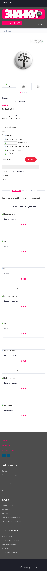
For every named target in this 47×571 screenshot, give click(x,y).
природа (20, 171)
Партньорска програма (11, 518)
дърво (12, 171)
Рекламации (6, 510)
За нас (4, 471)
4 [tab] (26, 92)
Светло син (20, 139)
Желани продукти (9, 544)
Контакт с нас (7, 491)
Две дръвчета (9, 219)
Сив (11, 154)
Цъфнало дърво (10, 383)
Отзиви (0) (30, 190)
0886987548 (8, 2)
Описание (16, 190)
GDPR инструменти (9, 552)
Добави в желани (10, 167)
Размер (4, 124)
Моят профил (7, 536)
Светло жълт (22, 150)
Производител (7, 506)
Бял (11, 135)
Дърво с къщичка (10, 301)
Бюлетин (5, 548)
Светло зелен (22, 143)
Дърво (8, 31)
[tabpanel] (23, 86)
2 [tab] (22, 92)
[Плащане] (17, 5)
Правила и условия (9, 483)
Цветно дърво (9, 355)
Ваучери (5, 514)
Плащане (5, 487)
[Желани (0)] (9, 5)
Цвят (3, 132)
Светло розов (23, 146)
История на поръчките (10, 540)
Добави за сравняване (29, 167)
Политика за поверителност (13, 479)
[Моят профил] (5, 5)
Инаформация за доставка (12, 475)
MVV (15, 116)
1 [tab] (20, 92)
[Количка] (13, 5)
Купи (30, 159)
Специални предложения (11, 522)
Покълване (8, 410)
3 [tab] (24, 92)
